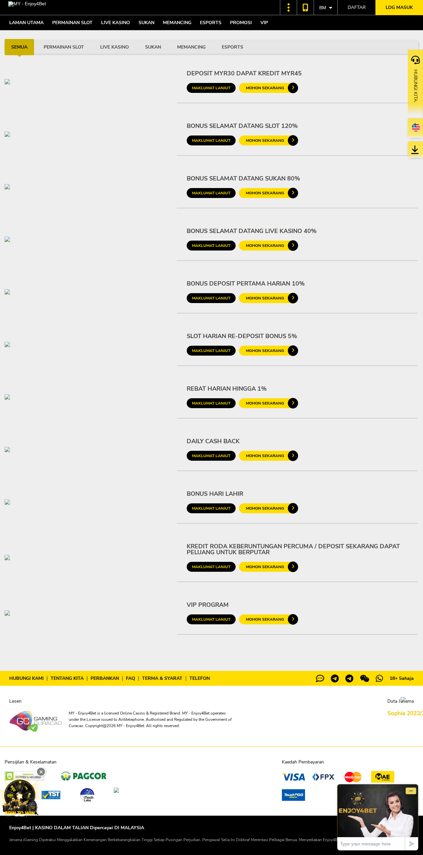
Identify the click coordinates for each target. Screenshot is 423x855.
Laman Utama (26, 22)
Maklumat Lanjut (211, 88)
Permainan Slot (72, 22)
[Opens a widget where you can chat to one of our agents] (378, 817)
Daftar (356, 7)
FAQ (130, 678)
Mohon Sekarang (265, 88)
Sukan (146, 22)
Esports (210, 22)
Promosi (241, 22)
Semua (19, 47)
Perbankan (105, 678)
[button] (288, 7)
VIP (264, 22)
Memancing (177, 22)
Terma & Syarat (162, 678)
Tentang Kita (67, 678)
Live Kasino (115, 22)
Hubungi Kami (26, 678)
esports (232, 47)
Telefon (199, 678)
